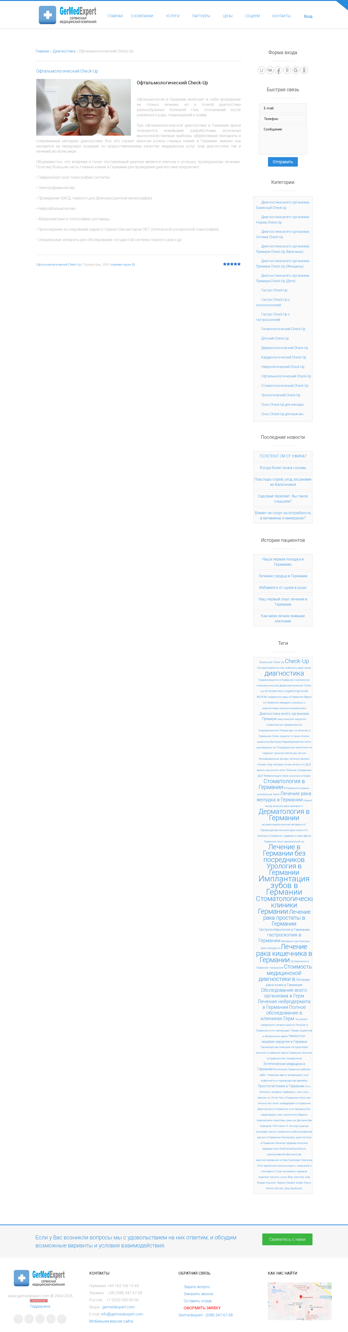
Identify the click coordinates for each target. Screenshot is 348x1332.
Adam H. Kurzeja (288, 1126)
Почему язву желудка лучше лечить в (280, 764)
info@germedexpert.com (122, 1314)
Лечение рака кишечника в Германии (284, 953)
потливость (268, 1171)
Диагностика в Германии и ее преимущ (281, 1109)
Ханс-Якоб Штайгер (285, 1148)
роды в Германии (292, 696)
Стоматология (274, 724)
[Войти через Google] (295, 70)
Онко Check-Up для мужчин (282, 414)
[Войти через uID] (261, 70)
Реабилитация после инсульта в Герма (287, 775)
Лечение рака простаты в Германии (287, 918)
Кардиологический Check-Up (283, 357)
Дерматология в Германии (284, 814)
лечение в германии (268, 1052)
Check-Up (297, 661)
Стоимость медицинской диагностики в (285, 972)
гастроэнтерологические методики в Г (284, 824)
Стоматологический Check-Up (284, 386)
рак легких (299, 753)
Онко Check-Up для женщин (282, 404)
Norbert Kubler (295, 1182)
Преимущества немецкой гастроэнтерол (284, 1047)
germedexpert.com (118, 1307)
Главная (42, 51)
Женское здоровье (286, 1143)
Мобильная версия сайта (111, 1321)
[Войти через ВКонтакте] (270, 70)
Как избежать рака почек (295, 667)
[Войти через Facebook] (278, 70)
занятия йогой (283, 753)
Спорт (278, 1171)
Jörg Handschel (293, 1188)
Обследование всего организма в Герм (284, 993)
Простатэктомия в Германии (281, 1086)
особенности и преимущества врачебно (284, 1080)
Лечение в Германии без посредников (284, 853)
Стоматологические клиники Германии (287, 905)
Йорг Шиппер (296, 1177)
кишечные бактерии (269, 741)
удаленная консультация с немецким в (287, 1165)
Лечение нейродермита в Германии (284, 1004)
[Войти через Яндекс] (287, 70)
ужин (283, 1177)
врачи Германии (291, 1052)
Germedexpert (190, 1315)
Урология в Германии (284, 869)
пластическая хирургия (291, 719)
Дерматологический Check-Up (284, 348)
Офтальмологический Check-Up (67, 71)
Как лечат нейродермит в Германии (289, 1103)
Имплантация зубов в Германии (284, 885)
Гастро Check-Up (274, 290)
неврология (275, 696)
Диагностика (64, 51)
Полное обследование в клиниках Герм (283, 1012)
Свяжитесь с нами (287, 1239)
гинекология (302, 679)
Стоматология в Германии (282, 784)
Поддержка (40, 1306)
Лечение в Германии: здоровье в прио (280, 835)
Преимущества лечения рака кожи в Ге (284, 830)
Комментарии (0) (123, 264)
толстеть (275, 1177)
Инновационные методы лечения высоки (284, 758)
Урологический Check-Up (280, 395)
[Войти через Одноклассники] (304, 70)
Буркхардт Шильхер (300, 1160)
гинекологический (267, 685)
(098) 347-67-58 (219, 1315)
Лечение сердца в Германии (283, 576)
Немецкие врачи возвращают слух (288, 1075)
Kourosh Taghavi (276, 1182)
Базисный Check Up (271, 662)
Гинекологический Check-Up (283, 329)
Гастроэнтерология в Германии (284, 929)
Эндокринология (268, 730)
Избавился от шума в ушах (283, 587)
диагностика (284, 673)
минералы (289, 1171)
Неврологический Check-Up (282, 367)
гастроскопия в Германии (280, 937)
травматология (293, 724)
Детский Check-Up (275, 338)
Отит (260, 1165)
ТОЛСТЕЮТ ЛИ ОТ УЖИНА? (283, 456)
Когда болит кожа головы (283, 468)
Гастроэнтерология (268, 667)
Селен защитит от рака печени (290, 736)
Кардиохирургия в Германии (276, 679)
